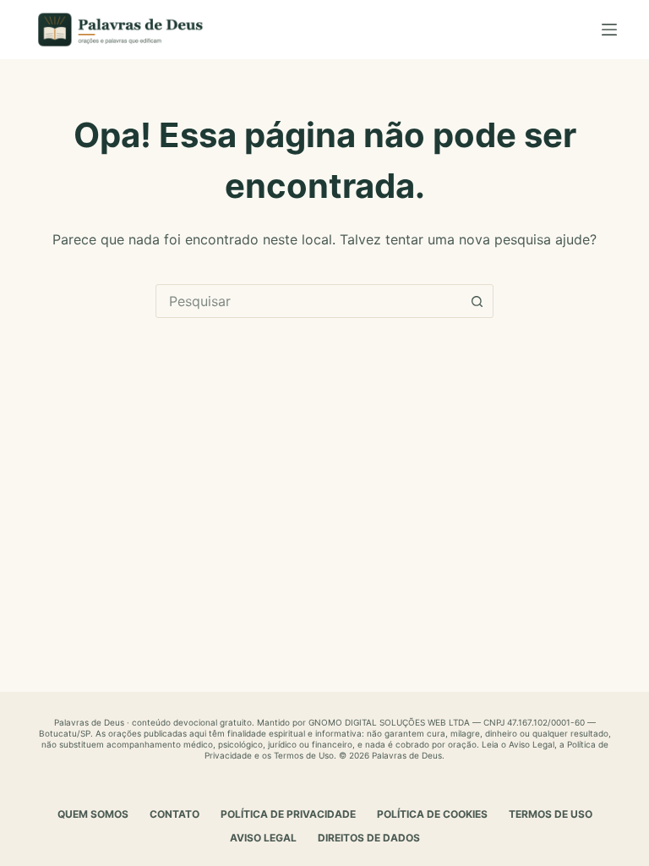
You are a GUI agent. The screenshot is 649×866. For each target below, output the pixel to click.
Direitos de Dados (369, 837)
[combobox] (308, 301)
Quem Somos (92, 814)
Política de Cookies (432, 814)
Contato (174, 814)
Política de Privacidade (288, 814)
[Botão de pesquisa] (477, 301)
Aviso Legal (531, 744)
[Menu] (609, 29)
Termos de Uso (304, 755)
